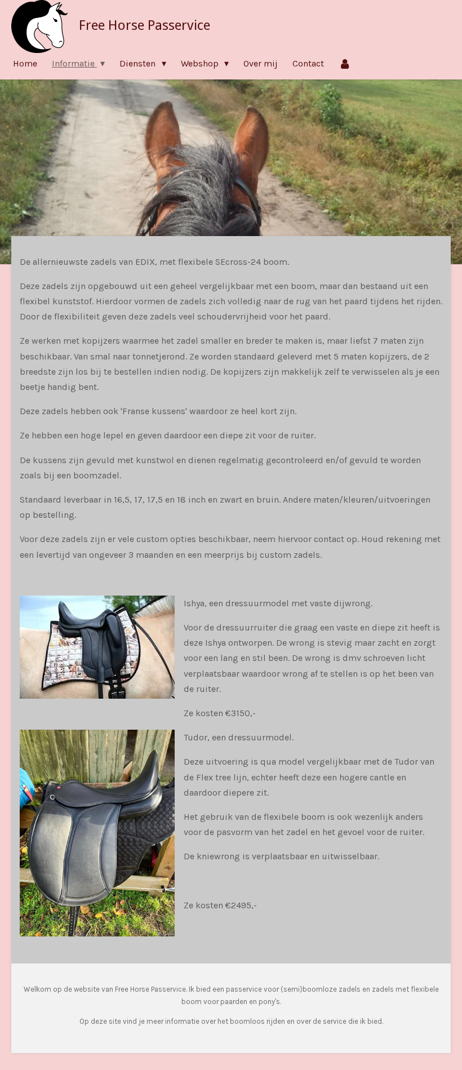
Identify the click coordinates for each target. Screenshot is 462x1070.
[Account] (344, 63)
